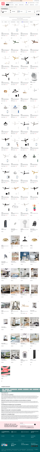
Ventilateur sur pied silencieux (13, 389)
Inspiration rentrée (21, 4)
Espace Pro (36, 4)
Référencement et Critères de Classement (15, 449)
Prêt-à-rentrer (12, 4)
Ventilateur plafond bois (35, 389)
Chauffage (31, 389)
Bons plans (16, 4)
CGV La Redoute (3, 449)
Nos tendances (26, 4)
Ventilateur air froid (20, 389)
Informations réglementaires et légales (23, 449)
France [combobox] (37, 449)
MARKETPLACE (32, 437)
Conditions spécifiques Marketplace (8, 449)
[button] (38, 3)
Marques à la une (32, 4)
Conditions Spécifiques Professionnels (30, 449)
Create (3, 389)
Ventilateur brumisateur (26, 389)
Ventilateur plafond (7, 389)
